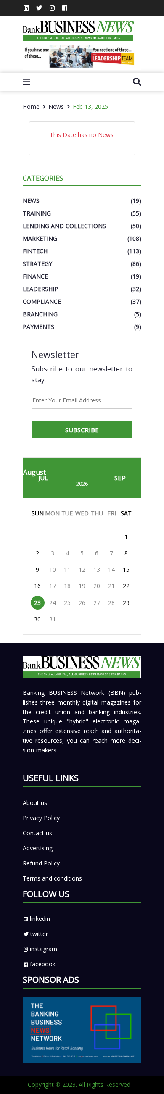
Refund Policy (41, 863)
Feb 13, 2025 (90, 106)
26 (82, 603)
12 (82, 569)
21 (111, 586)
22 (126, 586)
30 (37, 619)
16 (37, 586)
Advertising (38, 848)
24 (52, 603)
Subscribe (82, 430)
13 (96, 569)
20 (96, 586)
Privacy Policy (41, 818)
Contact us (37, 833)
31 (52, 619)
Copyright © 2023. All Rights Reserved (79, 1085)
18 (67, 586)
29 (126, 603)
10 (52, 569)
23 (37, 603)
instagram (43, 949)
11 (67, 569)
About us (35, 803)
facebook (43, 964)
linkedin (40, 919)
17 (52, 586)
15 (126, 569)
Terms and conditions (52, 878)
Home (31, 106)
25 (67, 603)
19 (82, 586)
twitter (39, 934)
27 (96, 603)
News (56, 106)
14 (111, 569)
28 (111, 603)
